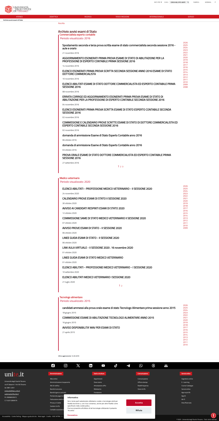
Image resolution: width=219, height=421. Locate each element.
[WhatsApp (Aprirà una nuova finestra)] (141, 365)
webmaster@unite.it (12, 394)
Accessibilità (6, 416)
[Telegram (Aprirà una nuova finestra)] (128, 365)
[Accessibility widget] (213, 415)
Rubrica (196, 2)
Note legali (41, 416)
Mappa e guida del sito (29, 416)
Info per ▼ (158, 2)
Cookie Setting (16, 416)
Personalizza (72, 415)
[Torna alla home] (18, 9)
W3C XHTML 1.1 (57, 416)
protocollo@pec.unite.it (12, 391)
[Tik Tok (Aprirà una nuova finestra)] (115, 365)
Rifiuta (139, 410)
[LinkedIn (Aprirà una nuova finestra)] (90, 365)
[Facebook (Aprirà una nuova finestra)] (53, 365)
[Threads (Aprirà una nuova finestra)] (153, 365)
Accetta (139, 403)
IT (215, 2)
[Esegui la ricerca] (188, 2)
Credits (48, 416)
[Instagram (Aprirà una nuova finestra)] (65, 365)
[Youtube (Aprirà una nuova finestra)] (103, 365)
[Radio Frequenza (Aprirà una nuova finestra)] (166, 365)
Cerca (166, 2)
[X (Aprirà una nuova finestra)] (78, 365)
